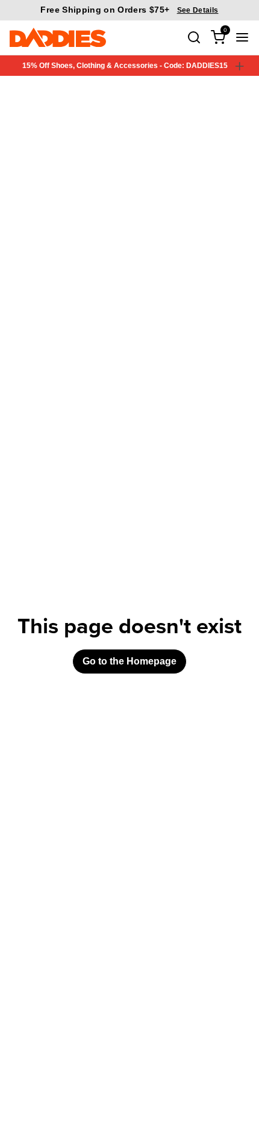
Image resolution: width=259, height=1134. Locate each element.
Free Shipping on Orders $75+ (129, 9)
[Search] (194, 37)
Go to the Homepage (129, 661)
